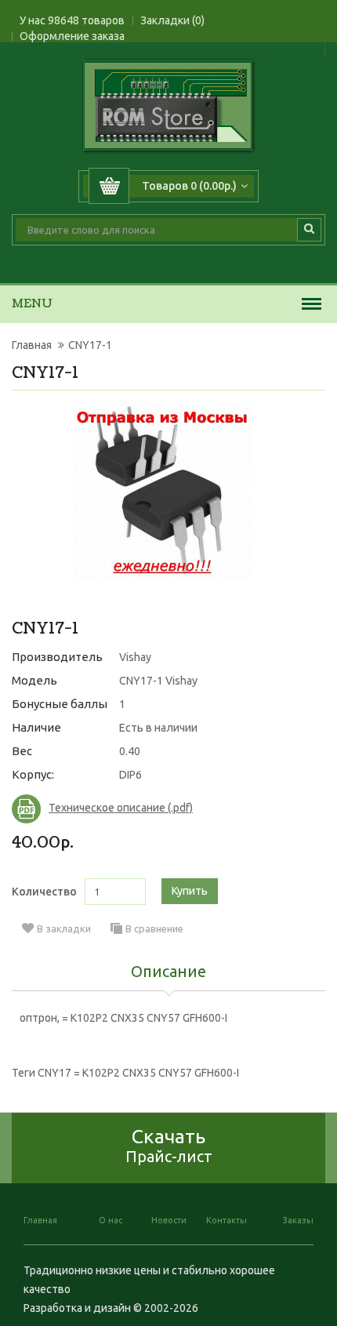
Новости (169, 1220)
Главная (32, 345)
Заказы (298, 1220)
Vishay (135, 657)
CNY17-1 (90, 345)
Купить (190, 891)
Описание (168, 972)
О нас (110, 1220)
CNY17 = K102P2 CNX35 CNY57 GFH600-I (138, 1072)
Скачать (168, 1145)
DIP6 (130, 774)
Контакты (226, 1220)
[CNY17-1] (162, 491)
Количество (44, 891)
